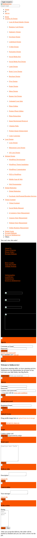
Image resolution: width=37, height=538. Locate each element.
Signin (7, 9)
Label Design (13, 66)
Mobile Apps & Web (16, 179)
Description (4, 475)
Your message (5, 493)
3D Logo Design (14, 153)
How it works (9, 263)
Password (4, 348)
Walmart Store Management (18, 223)
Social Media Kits (15, 57)
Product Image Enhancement (18, 131)
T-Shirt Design (14, 47)
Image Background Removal (18, 121)
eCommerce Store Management (19, 213)
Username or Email (7, 346)
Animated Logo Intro (16, 101)
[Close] (1, 338)
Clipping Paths (14, 126)
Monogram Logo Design (17, 148)
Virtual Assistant (10, 200)
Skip (8, 528)
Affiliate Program (10, 266)
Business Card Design (16, 27)
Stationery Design (15, 32)
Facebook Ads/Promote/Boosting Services (22, 196)
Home (7, 17)
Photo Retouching (15, 116)
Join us (7, 13)
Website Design (10, 156)
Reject (3, 463)
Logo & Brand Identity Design (19, 22)
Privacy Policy (9, 252)
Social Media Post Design (17, 61)
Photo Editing (13, 106)
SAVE (3, 423)
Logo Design (9, 139)
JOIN (3, 395)
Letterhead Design (15, 42)
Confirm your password (8, 390)
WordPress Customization (17, 169)
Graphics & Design (11, 18)
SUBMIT (4, 408)
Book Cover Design (15, 71)
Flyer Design (13, 81)
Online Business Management (18, 228)
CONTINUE (5, 376)
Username (4, 386)
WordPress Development (17, 159)
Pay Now (4, 435)
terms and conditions (20, 393)
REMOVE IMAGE (12, 423)
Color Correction (14, 136)
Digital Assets (9, 231)
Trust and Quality (10, 264)
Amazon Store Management (18, 218)
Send (3, 481)
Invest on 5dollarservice (12, 235)
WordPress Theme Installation (18, 164)
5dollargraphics (10, 275)
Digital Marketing (10, 188)
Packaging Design (15, 52)
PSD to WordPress (15, 174)
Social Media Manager (16, 208)
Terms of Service (10, 250)
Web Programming (15, 184)
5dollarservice (9, 279)
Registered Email (6, 405)
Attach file (4, 479)
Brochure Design (14, 76)
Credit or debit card (7, 433)
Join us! (16, 355)
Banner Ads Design (15, 96)
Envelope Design (14, 37)
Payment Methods (11, 233)
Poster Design (13, 86)
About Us (8, 248)
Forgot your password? (8, 353)
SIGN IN (4, 351)
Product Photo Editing (16, 111)
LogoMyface (9, 277)
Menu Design (13, 91)
